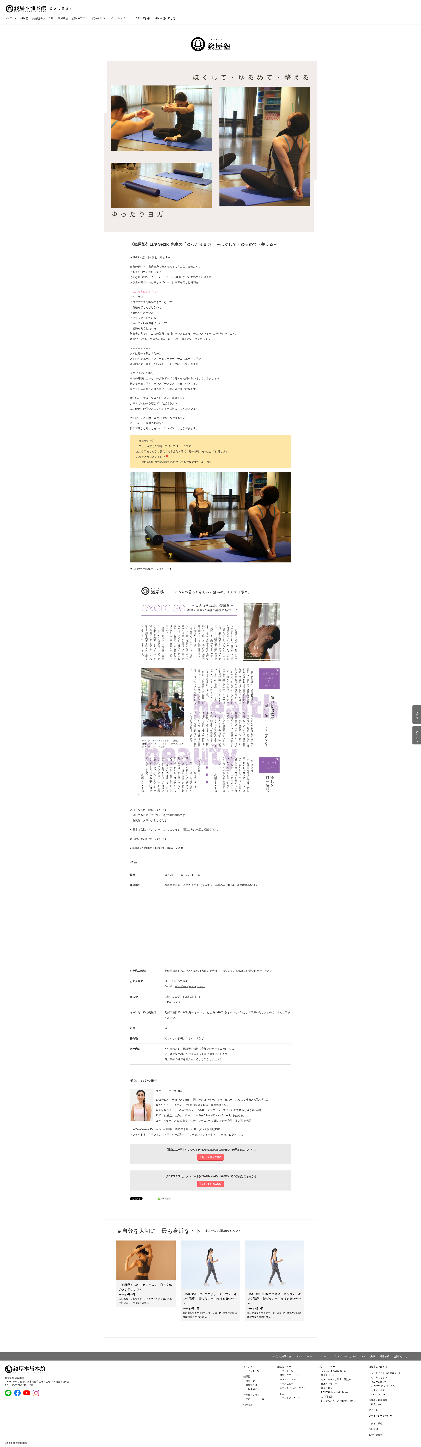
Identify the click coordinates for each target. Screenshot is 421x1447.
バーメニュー (286, 1383)
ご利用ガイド (253, 1389)
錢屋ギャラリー (329, 1383)
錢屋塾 (24, 18)
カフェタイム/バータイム (293, 1388)
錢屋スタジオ (328, 1375)
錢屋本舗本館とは (164, 18)
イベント (11, 18)
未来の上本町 (378, 1390)
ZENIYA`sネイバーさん (383, 1386)
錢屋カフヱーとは (289, 1375)
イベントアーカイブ (290, 1398)
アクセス (323, 1356)
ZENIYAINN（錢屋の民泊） (335, 1392)
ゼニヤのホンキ (379, 1381)
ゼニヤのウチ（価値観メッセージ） (389, 1373)
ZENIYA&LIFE (378, 1394)
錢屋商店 (63, 18)
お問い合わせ (401, 1356)
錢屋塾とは (251, 1385)
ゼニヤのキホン (379, 1377)
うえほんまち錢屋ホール (333, 1371)
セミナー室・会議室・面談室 (336, 1379)
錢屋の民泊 (98, 18)
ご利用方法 (327, 1396)
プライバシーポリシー (344, 1356)
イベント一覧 (253, 1371)
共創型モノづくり (42, 18)
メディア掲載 (142, 18)
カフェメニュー (288, 1379)
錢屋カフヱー (80, 18)
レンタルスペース (119, 18)
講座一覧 (250, 1380)
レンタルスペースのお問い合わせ (338, 1400)
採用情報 (384, 1356)
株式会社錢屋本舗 (281, 1356)
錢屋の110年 (377, 1404)
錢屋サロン (327, 1388)
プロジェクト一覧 (255, 1399)
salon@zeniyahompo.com (190, 986)
